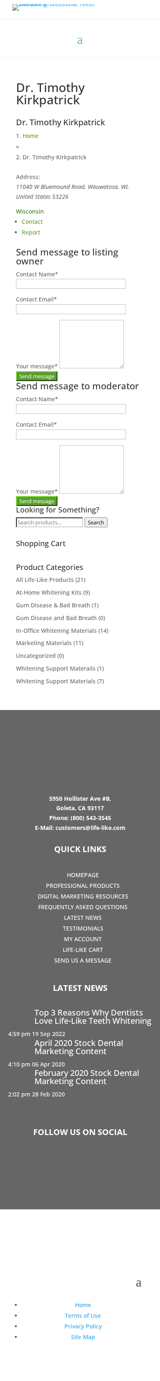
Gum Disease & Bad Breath (53, 605)
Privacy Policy (83, 1326)
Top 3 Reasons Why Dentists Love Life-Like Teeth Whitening (92, 1016)
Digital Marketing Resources (83, 896)
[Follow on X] (80, 1163)
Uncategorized (36, 655)
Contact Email (36, 299)
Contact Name (37, 274)
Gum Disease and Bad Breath (56, 618)
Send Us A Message (83, 960)
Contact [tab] (32, 221)
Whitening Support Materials (56, 681)
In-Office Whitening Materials (56, 630)
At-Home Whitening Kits (49, 592)
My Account (83, 939)
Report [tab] (31, 232)
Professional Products (83, 885)
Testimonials (83, 928)
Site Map (83, 1337)
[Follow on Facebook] (56, 1163)
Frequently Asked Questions (83, 907)
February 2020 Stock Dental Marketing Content (86, 1077)
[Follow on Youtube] (104, 1163)
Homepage (83, 875)
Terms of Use (83, 1315)
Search (96, 522)
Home (31, 136)
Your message (37, 366)
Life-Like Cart (83, 950)
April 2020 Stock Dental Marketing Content (78, 1047)
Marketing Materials (44, 643)
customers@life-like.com (90, 828)
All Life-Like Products (45, 580)
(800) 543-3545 (91, 818)
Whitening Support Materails (56, 668)
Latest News (83, 917)
